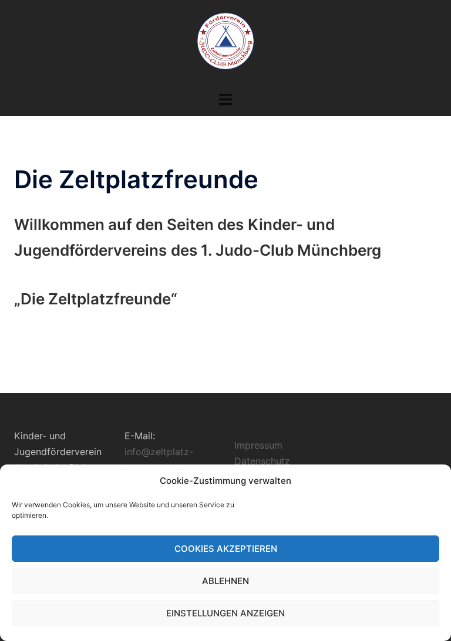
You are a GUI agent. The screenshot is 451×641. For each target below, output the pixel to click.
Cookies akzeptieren (225, 548)
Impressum (258, 445)
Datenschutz (262, 461)
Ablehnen (225, 580)
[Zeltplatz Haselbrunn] (225, 44)
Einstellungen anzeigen (225, 613)
